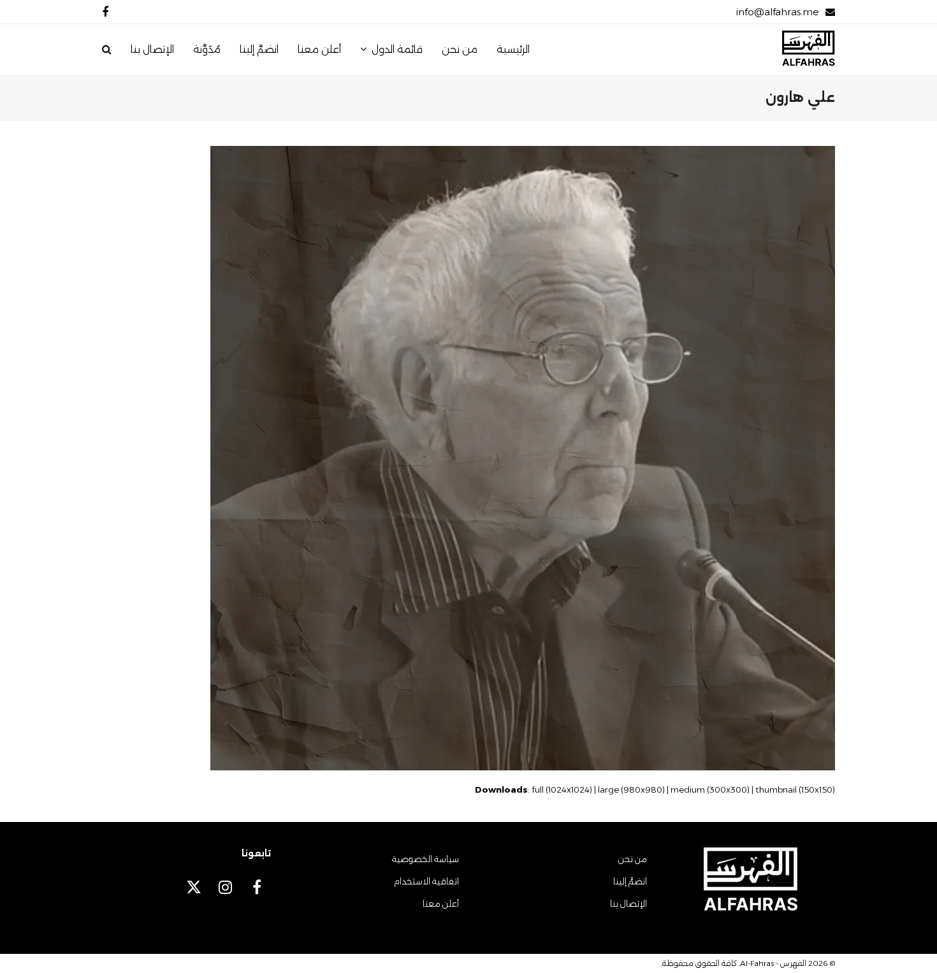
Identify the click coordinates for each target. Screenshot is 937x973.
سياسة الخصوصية (425, 859)
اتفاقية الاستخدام (426, 881)
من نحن (632, 859)
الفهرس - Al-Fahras (773, 963)
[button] (106, 50)
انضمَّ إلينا (630, 881)
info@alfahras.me (777, 12)
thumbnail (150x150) (795, 789)
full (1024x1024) (562, 789)
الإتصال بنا (628, 903)
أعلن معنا (441, 903)
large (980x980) (631, 789)
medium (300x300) (710, 789)
